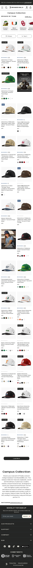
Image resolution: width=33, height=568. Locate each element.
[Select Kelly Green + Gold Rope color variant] (2, 98)
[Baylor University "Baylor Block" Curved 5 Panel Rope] (8, 331)
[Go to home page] (6, 564)
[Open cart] (31, 8)
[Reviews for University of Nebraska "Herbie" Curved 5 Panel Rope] (4, 403)
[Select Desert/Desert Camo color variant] (18, 446)
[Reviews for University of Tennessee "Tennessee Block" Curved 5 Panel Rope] (4, 371)
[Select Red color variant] (24, 162)
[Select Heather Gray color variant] (24, 414)
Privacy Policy (12, 563)
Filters (10, 36)
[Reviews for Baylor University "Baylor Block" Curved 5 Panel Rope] (4, 340)
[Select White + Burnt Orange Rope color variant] (2, 67)
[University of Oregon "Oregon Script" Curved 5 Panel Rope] (24, 268)
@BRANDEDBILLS (16, 502)
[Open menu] (2, 8)
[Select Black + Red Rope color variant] (20, 162)
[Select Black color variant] (8, 67)
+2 (28, 350)
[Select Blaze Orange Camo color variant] (26, 67)
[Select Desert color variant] (10, 67)
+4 (12, 381)
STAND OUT (24, 79)
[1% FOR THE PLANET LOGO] (5, 556)
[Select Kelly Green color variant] (20, 67)
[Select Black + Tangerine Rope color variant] (6, 318)
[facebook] (5, 546)
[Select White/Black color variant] (18, 162)
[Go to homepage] (16, 7)
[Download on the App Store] (25, 546)
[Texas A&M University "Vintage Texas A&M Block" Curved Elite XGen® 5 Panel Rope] (24, 110)
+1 (12, 98)
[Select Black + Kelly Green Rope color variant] (24, 67)
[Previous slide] (1, 2)
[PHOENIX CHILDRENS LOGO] (27, 556)
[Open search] (6, 8)
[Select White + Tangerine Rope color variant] (10, 318)
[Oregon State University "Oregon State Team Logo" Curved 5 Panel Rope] (24, 299)
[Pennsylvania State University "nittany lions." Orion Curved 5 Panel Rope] (8, 268)
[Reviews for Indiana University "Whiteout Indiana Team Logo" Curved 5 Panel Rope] (20, 371)
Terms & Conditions (22, 563)
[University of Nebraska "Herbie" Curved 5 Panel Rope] (8, 394)
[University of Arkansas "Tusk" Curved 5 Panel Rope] (24, 236)
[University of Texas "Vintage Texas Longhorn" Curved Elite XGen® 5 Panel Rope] (8, 174)
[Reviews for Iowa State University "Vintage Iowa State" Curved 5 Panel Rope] (20, 403)
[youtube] (18, 546)
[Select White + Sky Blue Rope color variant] (2, 381)
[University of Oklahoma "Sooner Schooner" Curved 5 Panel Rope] (24, 143)
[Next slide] (31, 2)
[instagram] (9, 546)
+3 (28, 383)
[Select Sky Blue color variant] (8, 381)
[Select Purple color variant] (8, 446)
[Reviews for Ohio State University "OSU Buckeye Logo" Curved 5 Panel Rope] (20, 340)
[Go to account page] (27, 8)
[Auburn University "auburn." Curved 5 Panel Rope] (8, 206)
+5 (28, 67)
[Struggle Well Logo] (16, 556)
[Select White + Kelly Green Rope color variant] (18, 67)
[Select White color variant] (6, 67)
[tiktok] (14, 546)
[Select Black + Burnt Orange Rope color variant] (4, 67)
